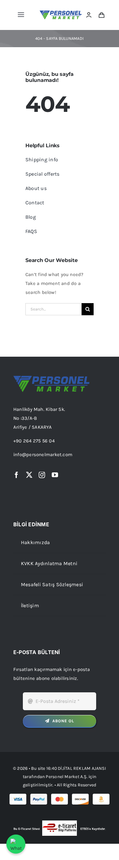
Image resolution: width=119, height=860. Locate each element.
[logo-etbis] (59, 823)
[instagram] (42, 475)
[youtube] (55, 475)
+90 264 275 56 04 (34, 441)
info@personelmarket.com (42, 454)
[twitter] (29, 475)
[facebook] (16, 475)
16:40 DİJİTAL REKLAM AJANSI (76, 768)
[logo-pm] (61, 13)
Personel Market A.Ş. (67, 776)
